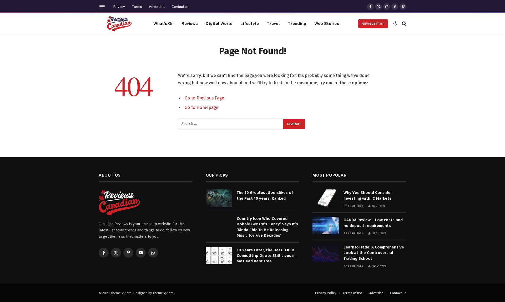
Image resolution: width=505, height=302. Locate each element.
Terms (137, 7)
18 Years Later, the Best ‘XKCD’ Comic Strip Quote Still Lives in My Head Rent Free (266, 256)
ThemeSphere (163, 293)
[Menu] (102, 6)
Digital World (219, 23)
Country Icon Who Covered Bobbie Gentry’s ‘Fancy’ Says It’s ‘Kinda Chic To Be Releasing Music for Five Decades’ (267, 227)
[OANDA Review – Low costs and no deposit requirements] (325, 225)
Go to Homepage (201, 107)
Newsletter (373, 23)
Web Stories (326, 23)
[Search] (403, 23)
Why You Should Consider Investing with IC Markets (368, 195)
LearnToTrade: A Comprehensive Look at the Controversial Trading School (374, 253)
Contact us (180, 7)
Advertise (157, 7)
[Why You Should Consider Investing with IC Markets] (325, 198)
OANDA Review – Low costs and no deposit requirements (373, 223)
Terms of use (353, 293)
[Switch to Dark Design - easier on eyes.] (395, 23)
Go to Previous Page (204, 97)
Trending (297, 23)
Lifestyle (249, 23)
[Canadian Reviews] (119, 23)
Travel (273, 23)
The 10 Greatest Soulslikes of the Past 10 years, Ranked (265, 195)
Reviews (189, 23)
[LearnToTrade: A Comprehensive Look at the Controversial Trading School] (325, 253)
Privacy (119, 7)
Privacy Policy (325, 293)
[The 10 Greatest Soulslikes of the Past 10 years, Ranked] (219, 198)
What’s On (163, 23)
